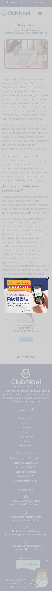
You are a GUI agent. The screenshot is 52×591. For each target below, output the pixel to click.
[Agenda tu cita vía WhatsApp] (26, 295)
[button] (47, 278)
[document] (26, 295)
